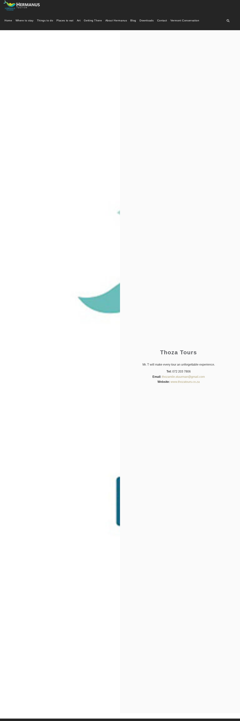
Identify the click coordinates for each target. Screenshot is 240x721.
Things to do (45, 20)
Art (79, 20)
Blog (133, 20)
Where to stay (25, 20)
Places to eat (64, 20)
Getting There (93, 20)
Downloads (147, 20)
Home (8, 20)
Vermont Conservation (184, 20)
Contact (162, 20)
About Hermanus (116, 20)
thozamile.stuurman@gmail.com (183, 376)
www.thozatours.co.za (185, 381)
